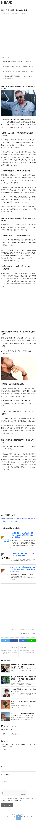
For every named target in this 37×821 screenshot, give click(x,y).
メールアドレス (6, 774)
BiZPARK (32, 633)
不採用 (21, 13)
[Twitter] (5, 640)
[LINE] (31, 640)
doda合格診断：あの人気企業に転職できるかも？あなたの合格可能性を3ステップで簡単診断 (22, 535)
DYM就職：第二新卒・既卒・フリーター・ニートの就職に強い (22, 555)
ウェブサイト (4, 781)
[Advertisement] (18, 36)
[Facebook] (14, 640)
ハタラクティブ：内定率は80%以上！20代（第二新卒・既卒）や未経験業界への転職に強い (22, 569)
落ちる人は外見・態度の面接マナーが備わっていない (18, 76)
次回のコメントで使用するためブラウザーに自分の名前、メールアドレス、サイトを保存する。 (19, 799)
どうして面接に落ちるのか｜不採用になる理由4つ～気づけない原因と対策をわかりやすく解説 (23, 679)
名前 (3, 766)
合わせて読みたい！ (9, 78)
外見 (24, 13)
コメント (3, 749)
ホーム (3, 6)
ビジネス (9, 6)
